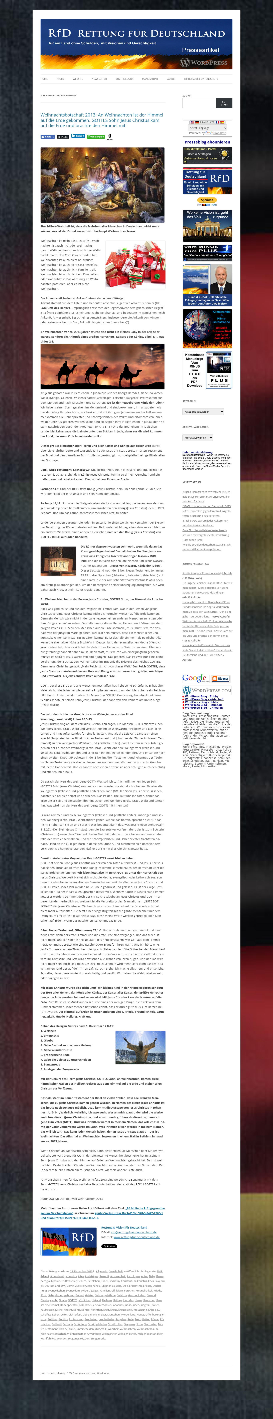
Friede (157, 1290)
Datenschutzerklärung (53, 1373)
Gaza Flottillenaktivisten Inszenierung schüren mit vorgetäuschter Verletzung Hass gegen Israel (205, 535)
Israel (88, 1305)
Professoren (76, 1319)
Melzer (102, 1314)
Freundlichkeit (144, 1290)
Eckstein (81, 1286)
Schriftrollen (115, 1324)
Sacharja (68, 1324)
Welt (140, 1333)
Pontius (63, 1319)
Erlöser (147, 1286)
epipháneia (94, 1286)
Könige (85, 1309)
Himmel (54, 1305)
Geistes (99, 1295)
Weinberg (95, 1333)
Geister (89, 1295)
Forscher (129, 1290)
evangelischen (56, 1290)
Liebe (86, 1314)
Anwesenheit (118, 1276)
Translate (219, 133)
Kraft (106, 1309)
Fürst (44, 1295)
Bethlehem (94, 1281)
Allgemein (102, 1271)
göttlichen (85, 1300)
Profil (60, 79)
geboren (69, 1295)
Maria (93, 1314)
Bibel (105, 1281)
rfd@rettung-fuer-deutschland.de (133, 1232)
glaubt (54, 1300)
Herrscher (149, 1300)
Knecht (68, 1309)
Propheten (91, 1319)
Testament (51, 1329)
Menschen (113, 1314)
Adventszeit (57, 1276)
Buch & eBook (124, 79)
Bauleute (58, 1281)
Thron (62, 1329)
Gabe (51, 1295)
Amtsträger (91, 1276)
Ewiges (95, 1290)
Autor (171, 79)
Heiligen (107, 1300)
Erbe (118, 1286)
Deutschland (52, 1286)
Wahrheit (113, 1329)
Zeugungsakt (75, 1338)
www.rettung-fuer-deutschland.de (137, 1237)
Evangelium (73, 1290)
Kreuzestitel (125, 1309)
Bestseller (71, 1281)
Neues (140, 1314)
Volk (104, 1329)
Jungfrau (145, 1305)
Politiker (52, 1319)
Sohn (139, 1324)
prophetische (106, 1319)
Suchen (186, 95)
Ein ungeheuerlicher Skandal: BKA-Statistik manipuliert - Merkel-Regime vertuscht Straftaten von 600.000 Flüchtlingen (207, 587)
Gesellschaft (116, 1271)
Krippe (152, 1309)
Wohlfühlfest (48, 1338)
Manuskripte (150, 79)
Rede (131, 1319)
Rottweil (57, 1324)
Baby (152, 1276)
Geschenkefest (136, 1295)
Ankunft (104, 1276)
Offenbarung (153, 1314)
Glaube (45, 1300)
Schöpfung (80, 1324)
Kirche (59, 1309)
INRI (81, 1305)
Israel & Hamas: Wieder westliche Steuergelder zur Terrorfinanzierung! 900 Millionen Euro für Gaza (206, 496)
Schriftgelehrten (97, 1324)
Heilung (117, 1300)
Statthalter (150, 1324)
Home (44, 79)
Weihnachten (128, 1329)
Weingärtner (109, 1333)
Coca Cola (154, 1281)
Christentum (128, 1281)
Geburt (80, 1295)
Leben (56, 1314)
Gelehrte (122, 1295)
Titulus (71, 1329)
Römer (155, 1319)
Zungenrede (98, 1338)
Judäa (128, 1305)
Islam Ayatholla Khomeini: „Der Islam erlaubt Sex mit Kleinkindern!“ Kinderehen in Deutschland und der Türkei (207, 650)
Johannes (118, 1305)
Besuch (82, 1281)
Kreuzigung (140, 1309)
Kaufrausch (47, 1309)
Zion (87, 1338)
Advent (45, 1276)
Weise (121, 1333)
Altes (81, 1276)
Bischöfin (114, 1281)
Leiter (64, 1314)
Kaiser (155, 1305)
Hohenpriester (68, 1305)
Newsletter (99, 79)
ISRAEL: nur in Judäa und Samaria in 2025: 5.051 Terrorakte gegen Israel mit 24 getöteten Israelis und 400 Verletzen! (206, 511)
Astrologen (133, 1276)
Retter (146, 1319)
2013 (159, 1271)
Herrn (138, 1300)
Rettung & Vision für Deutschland (124, 1227)
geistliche (110, 1295)
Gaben (59, 1295)
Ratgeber (121, 1319)
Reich (138, 1319)
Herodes (128, 1300)
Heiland (96, 1300)
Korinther (96, 1309)
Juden (136, 1305)
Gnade (63, 1300)
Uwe (97, 1329)
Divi (63, 1286)
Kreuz (113, 1309)
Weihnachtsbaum (147, 1329)
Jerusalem (98, 1305)
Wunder (62, 1338)
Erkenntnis (135, 1286)
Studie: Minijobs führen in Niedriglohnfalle (207, 573)
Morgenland (128, 1314)
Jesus (108, 1305)
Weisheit (131, 1333)
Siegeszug (129, 1324)
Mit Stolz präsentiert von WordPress (89, 1373)
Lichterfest (75, 1314)
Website (78, 79)
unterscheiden (85, 1329)
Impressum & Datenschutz (201, 79)
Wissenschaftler (153, 1333)
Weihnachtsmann (77, 1333)
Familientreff (107, 1290)
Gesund (151, 1295)
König (76, 1309)
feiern (119, 1290)
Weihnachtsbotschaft (53, 1333)
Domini (71, 1286)
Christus (142, 1281)
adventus (71, 1276)
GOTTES (72, 1300)
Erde (125, 1286)
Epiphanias (108, 1286)
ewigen (85, 1290)
